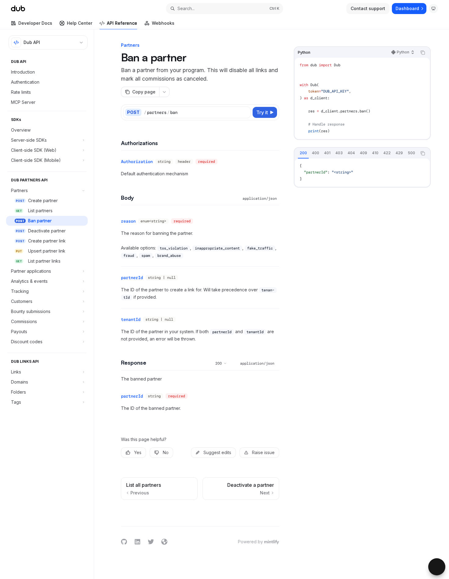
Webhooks (163, 23)
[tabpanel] (362, 172)
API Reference (122, 23)
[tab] (303, 153)
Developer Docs (35, 23)
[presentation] (355, 153)
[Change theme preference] (433, 8)
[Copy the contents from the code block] (423, 52)
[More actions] (164, 92)
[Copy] (245, 112)
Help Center (79, 23)
